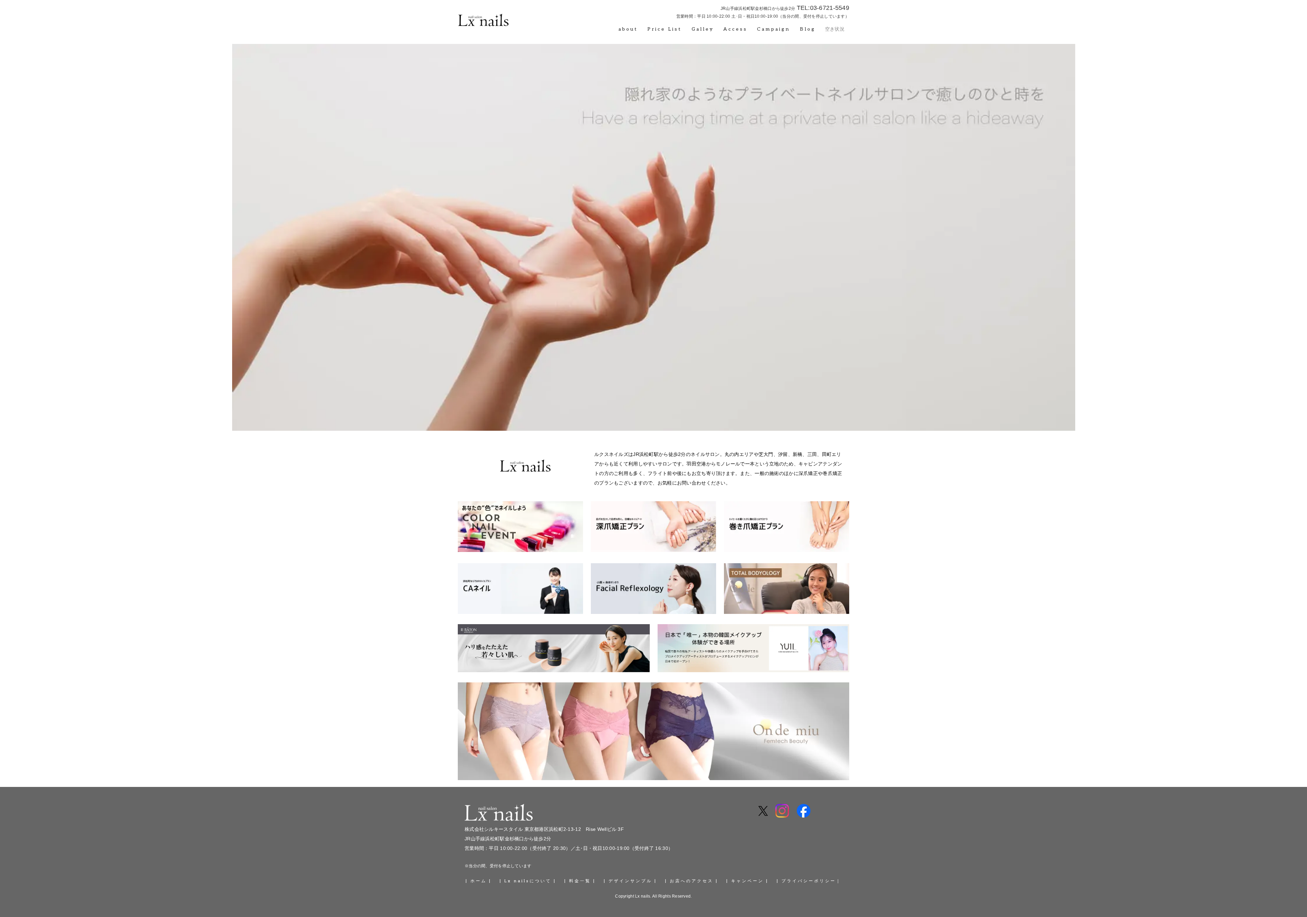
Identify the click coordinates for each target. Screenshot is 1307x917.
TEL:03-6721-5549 (823, 7)
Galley (703, 29)
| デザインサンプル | (630, 881)
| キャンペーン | (747, 881)
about (628, 29)
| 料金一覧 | (580, 881)
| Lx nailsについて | (528, 881)
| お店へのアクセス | (691, 881)
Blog (808, 29)
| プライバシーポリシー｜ (809, 881)
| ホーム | (478, 881)
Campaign (773, 29)
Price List (664, 29)
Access (735, 29)
